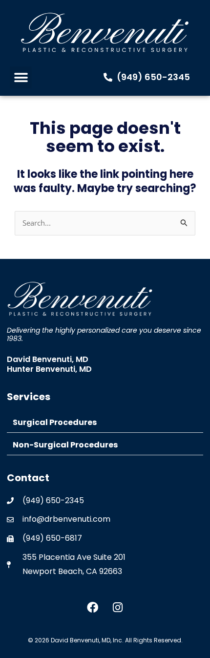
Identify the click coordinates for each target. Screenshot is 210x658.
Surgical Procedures (55, 422)
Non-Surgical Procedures (65, 444)
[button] (21, 77)
